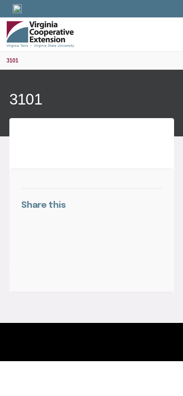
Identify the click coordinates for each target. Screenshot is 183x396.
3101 (12, 60)
